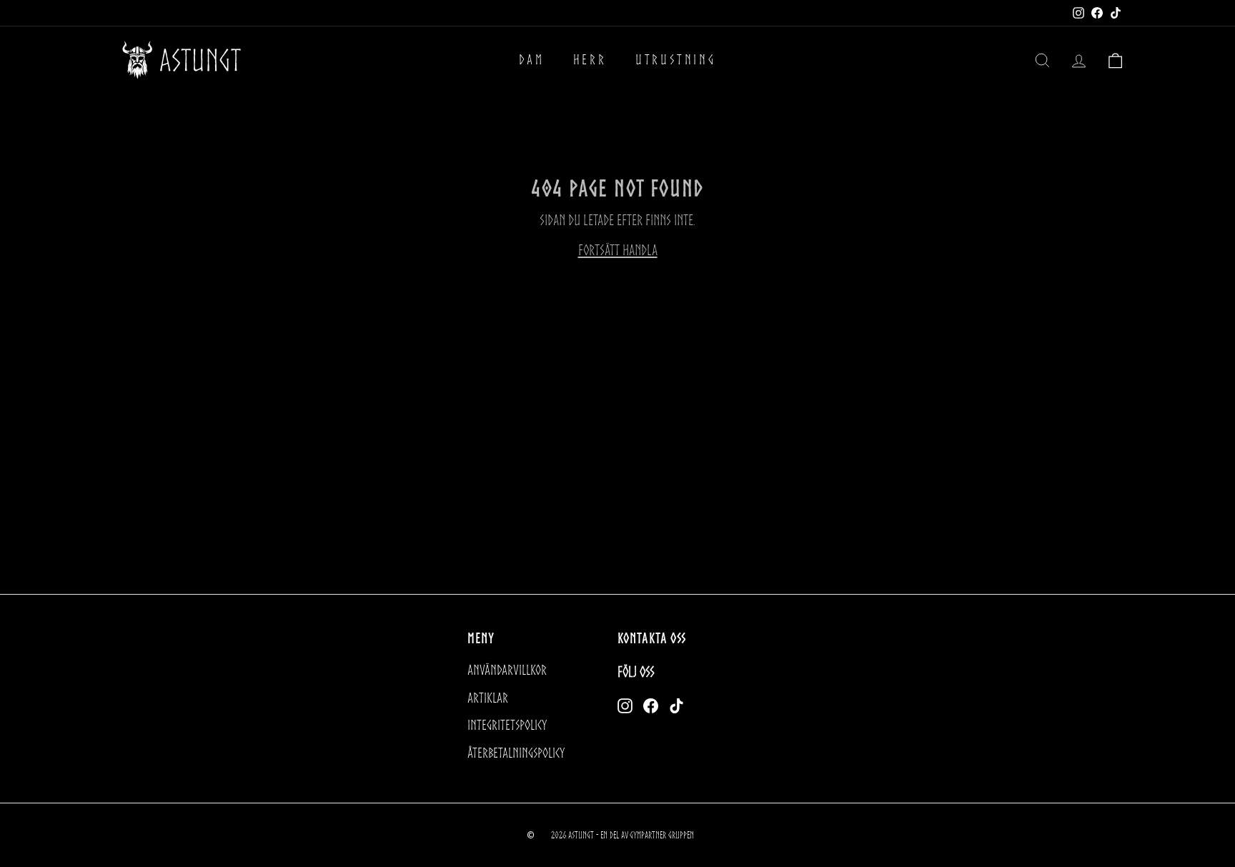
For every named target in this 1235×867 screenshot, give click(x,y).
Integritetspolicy (507, 725)
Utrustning (675, 59)
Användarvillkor (507, 670)
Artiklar (487, 697)
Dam (531, 59)
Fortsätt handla (618, 250)
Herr (590, 59)
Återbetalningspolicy (516, 753)
